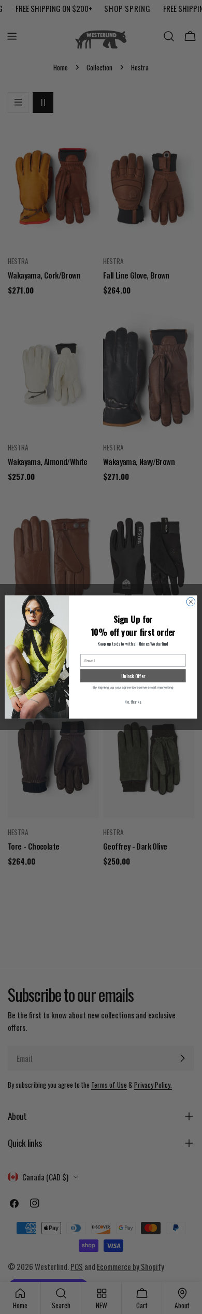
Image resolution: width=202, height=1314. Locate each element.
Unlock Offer (133, 675)
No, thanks (133, 702)
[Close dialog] (190, 601)
